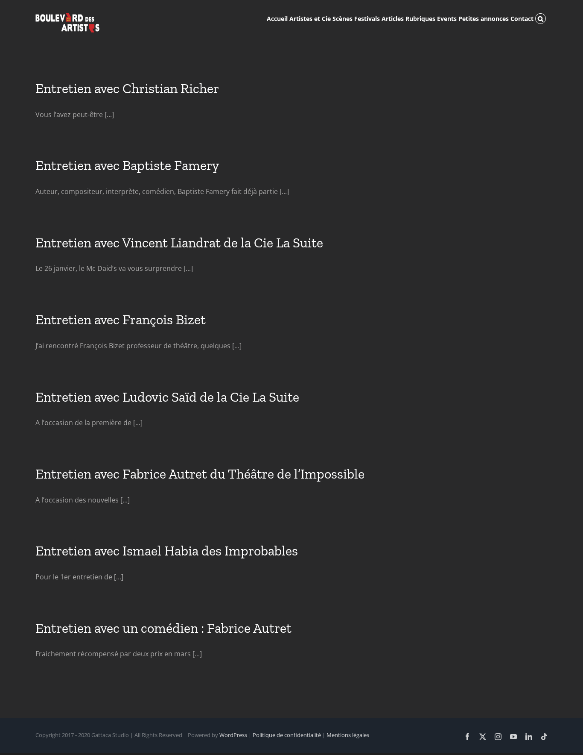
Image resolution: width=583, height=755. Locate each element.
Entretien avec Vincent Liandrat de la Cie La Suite (179, 243)
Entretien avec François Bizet (120, 319)
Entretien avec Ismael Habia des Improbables (166, 551)
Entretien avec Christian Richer (127, 88)
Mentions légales (347, 735)
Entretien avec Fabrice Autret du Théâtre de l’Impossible (199, 474)
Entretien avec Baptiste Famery (127, 165)
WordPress (233, 735)
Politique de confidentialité (287, 735)
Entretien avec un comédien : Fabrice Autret (163, 628)
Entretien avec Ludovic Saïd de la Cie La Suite (167, 397)
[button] (540, 18)
